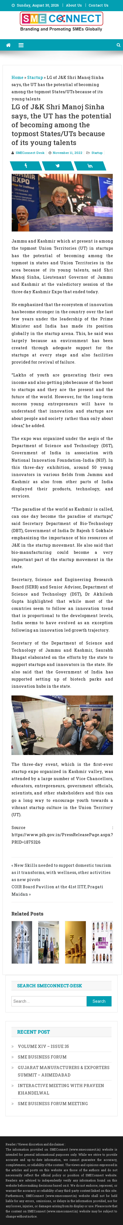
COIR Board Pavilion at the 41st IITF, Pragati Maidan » (57, 890)
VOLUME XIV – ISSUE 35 (43, 1046)
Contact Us (98, 5)
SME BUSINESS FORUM (42, 1057)
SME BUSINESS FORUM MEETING (53, 1103)
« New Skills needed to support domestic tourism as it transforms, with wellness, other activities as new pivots (61, 872)
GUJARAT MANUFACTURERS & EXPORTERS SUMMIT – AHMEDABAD (64, 1071)
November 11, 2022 (67, 152)
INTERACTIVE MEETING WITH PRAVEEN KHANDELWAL (61, 1089)
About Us (74, 5)
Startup (97, 152)
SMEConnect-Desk (30, 152)
